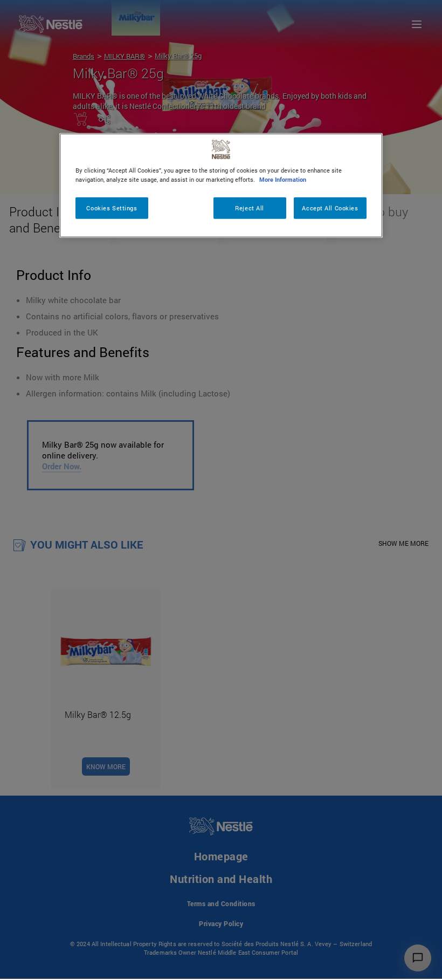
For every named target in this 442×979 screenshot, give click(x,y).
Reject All (249, 208)
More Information (282, 179)
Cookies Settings (111, 208)
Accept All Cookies (330, 208)
